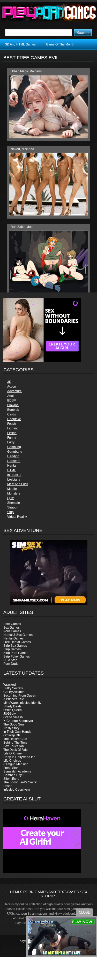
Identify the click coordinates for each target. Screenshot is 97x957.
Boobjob (13, 410)
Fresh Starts (11, 768)
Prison (7, 786)
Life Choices (12, 760)
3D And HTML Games (20, 44)
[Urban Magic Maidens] (48, 136)
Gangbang (14, 451)
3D (9, 382)
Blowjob (13, 405)
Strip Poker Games (16, 656)
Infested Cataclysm (16, 789)
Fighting (13, 428)
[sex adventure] (48, 572)
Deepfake (14, 419)
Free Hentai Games (17, 642)
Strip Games (12, 649)
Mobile (12, 489)
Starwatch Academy (17, 771)
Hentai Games (13, 638)
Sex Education (13, 746)
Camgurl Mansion (15, 764)
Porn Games (12, 624)
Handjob (13, 456)
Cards (11, 414)
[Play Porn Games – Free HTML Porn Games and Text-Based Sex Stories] (49, 13)
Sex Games (11, 627)
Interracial (14, 475)
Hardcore (13, 461)
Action (11, 386)
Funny (11, 437)
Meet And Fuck (17, 484)
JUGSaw (9, 713)
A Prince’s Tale (13, 699)
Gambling (14, 447)
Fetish (11, 424)
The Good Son (13, 724)
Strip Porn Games (15, 653)
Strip (10, 512)
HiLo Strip (10, 660)
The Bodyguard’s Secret (20, 782)
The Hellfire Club (15, 739)
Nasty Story (11, 728)
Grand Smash (13, 717)
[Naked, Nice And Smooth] (48, 214)
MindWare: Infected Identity (22, 703)
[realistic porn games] (42, 361)
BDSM (11, 400)
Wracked (9, 684)
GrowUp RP (11, 735)
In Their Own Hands (17, 732)
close (84, 912)
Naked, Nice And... (23, 149)
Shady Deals (12, 706)
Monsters (13, 493)
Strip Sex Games (15, 645)
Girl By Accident (14, 692)
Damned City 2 (13, 775)
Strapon (12, 507)
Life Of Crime (12, 753)
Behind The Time (15, 742)
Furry (10, 442)
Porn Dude (11, 664)
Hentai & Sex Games (18, 635)
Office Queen (12, 710)
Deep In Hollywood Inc (19, 757)
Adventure (14, 391)
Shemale (13, 503)
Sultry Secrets (13, 688)
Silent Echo (11, 779)
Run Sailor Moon (22, 227)
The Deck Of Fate (15, 750)
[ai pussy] (42, 872)
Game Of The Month (60, 44)
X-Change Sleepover (18, 721)
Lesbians (13, 479)
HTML (11, 470)
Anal (10, 396)
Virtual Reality (17, 517)
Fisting (12, 433)
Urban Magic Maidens (26, 71)
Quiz (10, 498)
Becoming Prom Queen (19, 695)
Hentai (12, 465)
